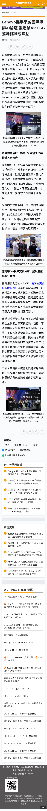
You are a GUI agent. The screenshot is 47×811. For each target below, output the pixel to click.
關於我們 (6, 767)
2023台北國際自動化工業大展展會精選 (22, 758)
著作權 (38, 767)
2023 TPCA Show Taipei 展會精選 (20, 743)
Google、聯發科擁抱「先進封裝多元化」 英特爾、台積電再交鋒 (24, 491)
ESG (15, 13)
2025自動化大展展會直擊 (16, 635)
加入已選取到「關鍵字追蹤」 (18, 450)
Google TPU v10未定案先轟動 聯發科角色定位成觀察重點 (25, 473)
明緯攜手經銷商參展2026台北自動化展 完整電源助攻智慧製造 (25, 535)
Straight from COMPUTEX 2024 (19, 728)
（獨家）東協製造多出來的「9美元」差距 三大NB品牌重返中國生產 (25, 482)
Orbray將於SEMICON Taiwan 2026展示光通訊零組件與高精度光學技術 (25, 554)
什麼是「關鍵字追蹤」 (15, 455)
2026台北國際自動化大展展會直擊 (20, 596)
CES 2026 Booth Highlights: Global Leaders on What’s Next (21, 626)
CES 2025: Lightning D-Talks (18, 688)
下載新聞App (12, 778)
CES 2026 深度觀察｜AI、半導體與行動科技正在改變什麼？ (23, 616)
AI (27, 445)
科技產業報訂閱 (27, 767)
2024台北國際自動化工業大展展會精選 (22, 721)
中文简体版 (19, 774)
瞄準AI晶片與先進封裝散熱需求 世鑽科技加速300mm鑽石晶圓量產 (25, 563)
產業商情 (5, 13)
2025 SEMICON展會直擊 (16, 649)
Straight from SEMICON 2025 (18, 642)
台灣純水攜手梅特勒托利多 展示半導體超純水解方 (25, 544)
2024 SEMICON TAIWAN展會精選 (20, 713)
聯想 (35, 445)
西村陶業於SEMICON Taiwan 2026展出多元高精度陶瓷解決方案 (24, 572)
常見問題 (21, 770)
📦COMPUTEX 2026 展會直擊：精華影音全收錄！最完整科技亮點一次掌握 (23, 605)
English (30, 774)
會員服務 (15, 767)
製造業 (17, 445)
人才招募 (30, 770)
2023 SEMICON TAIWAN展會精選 (20, 750)
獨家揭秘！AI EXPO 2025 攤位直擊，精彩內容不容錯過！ (23, 680)
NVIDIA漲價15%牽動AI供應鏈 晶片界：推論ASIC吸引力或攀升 (25, 501)
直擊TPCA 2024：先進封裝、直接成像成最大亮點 (23, 705)
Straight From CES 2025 (16, 695)
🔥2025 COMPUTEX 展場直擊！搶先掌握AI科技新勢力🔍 (23, 669)
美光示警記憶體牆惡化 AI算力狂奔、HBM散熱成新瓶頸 (24, 510)
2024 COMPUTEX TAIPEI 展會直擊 (20, 735)
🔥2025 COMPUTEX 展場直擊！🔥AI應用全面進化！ (23, 659)
